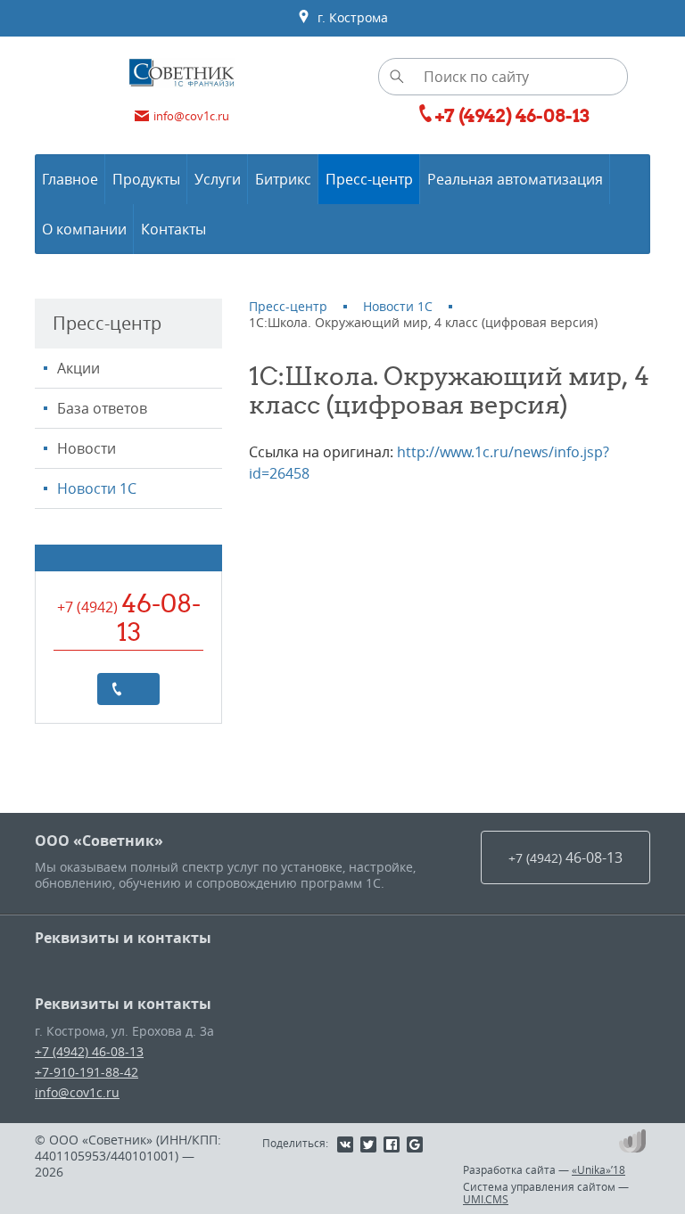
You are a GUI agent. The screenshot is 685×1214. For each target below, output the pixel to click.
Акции (78, 368)
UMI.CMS (485, 1199)
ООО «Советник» (99, 840)
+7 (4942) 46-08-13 (89, 1051)
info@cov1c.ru (77, 1092)
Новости (86, 448)
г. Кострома (349, 17)
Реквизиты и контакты (123, 937)
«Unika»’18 (598, 1169)
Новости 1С (96, 488)
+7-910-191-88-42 (86, 1071)
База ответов (102, 408)
